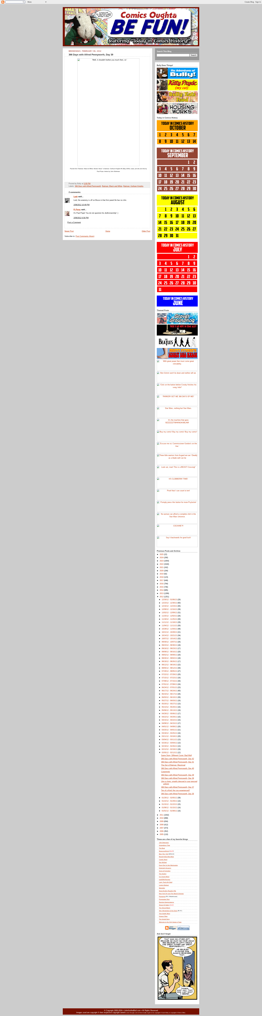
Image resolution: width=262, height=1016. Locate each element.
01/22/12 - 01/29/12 (170, 801)
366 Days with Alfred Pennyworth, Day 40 (177, 768)
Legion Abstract (164, 885)
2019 (162, 574)
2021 (162, 567)
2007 (162, 828)
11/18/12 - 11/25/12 (170, 619)
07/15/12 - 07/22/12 (170, 678)
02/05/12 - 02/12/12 (170, 753)
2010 (162, 818)
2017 (162, 580)
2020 (162, 571)
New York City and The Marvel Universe (171, 893)
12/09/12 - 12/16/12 (170, 609)
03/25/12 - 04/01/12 (170, 730)
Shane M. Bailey (164, 905)
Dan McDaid (163, 862)
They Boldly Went (164, 913)
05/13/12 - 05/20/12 (170, 707)
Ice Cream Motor (164, 876)
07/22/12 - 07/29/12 (170, 674)
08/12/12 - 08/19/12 (170, 665)
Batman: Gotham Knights (133, 186)
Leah (76, 197)
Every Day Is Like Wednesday (168, 865)
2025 (162, 554)
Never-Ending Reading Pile (167, 891)
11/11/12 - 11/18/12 (170, 622)
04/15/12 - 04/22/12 (170, 720)
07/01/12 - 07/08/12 (170, 684)
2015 (162, 587)
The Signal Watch (164, 908)
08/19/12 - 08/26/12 (170, 661)
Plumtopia (162, 896)
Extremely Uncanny (165, 868)
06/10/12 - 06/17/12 (170, 694)
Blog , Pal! (163, 854)
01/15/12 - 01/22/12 (170, 804)
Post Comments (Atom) (85, 236)
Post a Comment (74, 222)
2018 (162, 577)
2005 (162, 834)
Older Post (146, 231)
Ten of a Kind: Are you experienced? (175, 790)
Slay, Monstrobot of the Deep (168, 910)
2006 (162, 831)
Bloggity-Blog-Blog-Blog (166, 856)
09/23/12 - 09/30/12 (170, 645)
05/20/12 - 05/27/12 (170, 704)
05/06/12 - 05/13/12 (170, 710)
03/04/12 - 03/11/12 (170, 740)
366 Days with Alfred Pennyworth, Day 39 (91, 54)
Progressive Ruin (164, 899)
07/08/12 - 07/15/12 (170, 681)
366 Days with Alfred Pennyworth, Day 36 (177, 794)
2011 (162, 815)
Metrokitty (162, 888)
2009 (162, 821)
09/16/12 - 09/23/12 (170, 648)
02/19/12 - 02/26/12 (170, 746)
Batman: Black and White (112, 186)
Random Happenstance (166, 902)
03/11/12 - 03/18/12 (170, 736)
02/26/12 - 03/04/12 (170, 743)
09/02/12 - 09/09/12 (170, 655)
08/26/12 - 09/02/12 (170, 658)
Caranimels (165, 772)
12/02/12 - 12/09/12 (170, 613)
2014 (162, 590)
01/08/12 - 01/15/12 (170, 808)
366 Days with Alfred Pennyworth (88, 186)
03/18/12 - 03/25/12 (170, 733)
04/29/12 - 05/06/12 (170, 714)
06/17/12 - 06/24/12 (170, 691)
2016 (162, 584)
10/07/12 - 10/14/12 (170, 639)
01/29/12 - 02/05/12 (170, 798)
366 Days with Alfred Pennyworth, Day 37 (177, 787)
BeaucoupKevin (164, 851)
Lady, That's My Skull (165, 882)
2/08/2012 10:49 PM (82, 205)
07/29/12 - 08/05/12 (170, 671)
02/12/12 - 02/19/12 (170, 749)
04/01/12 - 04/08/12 (170, 727)
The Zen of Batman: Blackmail (173, 765)
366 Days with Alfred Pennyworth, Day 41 (177, 762)
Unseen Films (163, 916)
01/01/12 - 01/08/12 (170, 811)
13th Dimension (164, 842)
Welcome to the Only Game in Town (170, 922)
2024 (162, 558)
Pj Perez (77, 210)
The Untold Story (164, 919)
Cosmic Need (163, 859)
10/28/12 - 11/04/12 (170, 629)
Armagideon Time (164, 845)
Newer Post (69, 231)
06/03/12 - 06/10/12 (170, 697)
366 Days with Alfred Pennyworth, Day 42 (177, 759)
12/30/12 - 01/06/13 (170, 600)
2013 (162, 593)
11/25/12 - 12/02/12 (170, 616)
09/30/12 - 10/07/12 (170, 642)
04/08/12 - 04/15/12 (170, 723)
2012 (162, 597)
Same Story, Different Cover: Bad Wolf (176, 755)
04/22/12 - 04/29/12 (170, 717)
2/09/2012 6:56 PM (81, 218)
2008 (162, 825)
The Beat (162, 848)
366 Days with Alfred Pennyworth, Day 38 (177, 778)
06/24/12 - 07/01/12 (170, 687)
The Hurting (162, 874)
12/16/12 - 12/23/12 (170, 606)
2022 (162, 564)
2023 (162, 561)
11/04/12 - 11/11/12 (170, 626)
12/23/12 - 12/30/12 (170, 603)
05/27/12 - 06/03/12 (170, 701)
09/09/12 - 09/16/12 (170, 652)
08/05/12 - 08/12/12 (170, 668)
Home (107, 231)
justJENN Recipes (164, 879)
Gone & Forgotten (164, 871)
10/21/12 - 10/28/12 (170, 632)
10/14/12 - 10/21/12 (170, 635)
